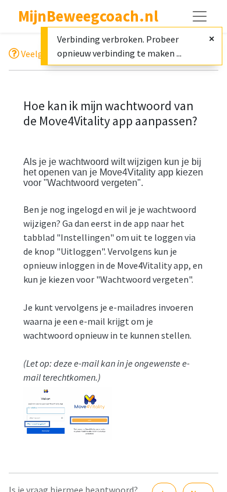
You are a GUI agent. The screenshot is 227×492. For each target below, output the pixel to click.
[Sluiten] (211, 38)
